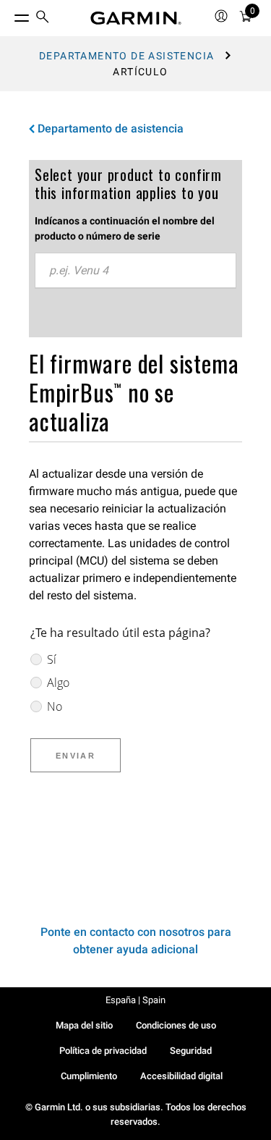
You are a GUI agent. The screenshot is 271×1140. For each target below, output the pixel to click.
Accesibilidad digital (181, 1076)
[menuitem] (42, 18)
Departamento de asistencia (126, 56)
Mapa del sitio (84, 1025)
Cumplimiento (89, 1076)
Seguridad (191, 1050)
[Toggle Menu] (8, 14)
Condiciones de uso (176, 1025)
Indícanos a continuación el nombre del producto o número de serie (125, 228)
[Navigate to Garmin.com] (136, 18)
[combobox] (135, 271)
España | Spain (135, 1000)
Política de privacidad (103, 1050)
